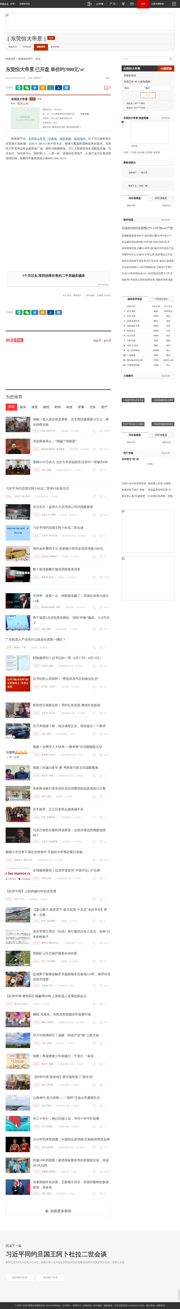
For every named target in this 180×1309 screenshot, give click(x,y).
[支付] (123, 4)
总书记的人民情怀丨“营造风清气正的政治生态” (66, 678)
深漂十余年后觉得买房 (134, 483)
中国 (43, 878)
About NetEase (53, 1305)
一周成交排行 (161, 299)
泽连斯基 (60, 449)
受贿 (49, 470)
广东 (24, 647)
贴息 (43, 796)
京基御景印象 (133, 365)
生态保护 (51, 921)
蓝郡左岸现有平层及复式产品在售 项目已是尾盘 (148, 261)
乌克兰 (44, 841)
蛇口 (168, 350)
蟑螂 (53, 515)
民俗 (49, 1105)
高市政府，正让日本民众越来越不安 (58, 809)
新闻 (36, 431)
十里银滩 (131, 355)
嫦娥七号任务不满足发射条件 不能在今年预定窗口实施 (44, 852)
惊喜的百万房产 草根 (133, 489)
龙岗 (168, 321)
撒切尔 (44, 943)
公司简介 (66, 1305)
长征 (16, 899)
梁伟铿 (50, 1147)
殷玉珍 (52, 754)
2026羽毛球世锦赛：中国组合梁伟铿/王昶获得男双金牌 (71, 1139)
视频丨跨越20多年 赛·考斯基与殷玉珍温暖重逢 (65, 767)
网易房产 (37, 78)
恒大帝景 (131, 335)
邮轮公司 (51, 431)
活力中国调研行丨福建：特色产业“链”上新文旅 (66, 1035)
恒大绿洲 (131, 311)
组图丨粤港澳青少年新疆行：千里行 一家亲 (63, 1056)
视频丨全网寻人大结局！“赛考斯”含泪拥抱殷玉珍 (67, 747)
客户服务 (98, 1305)
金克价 (44, 556)
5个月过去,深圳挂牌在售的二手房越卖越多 (53, 275)
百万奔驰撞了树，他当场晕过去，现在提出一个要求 (69, 726)
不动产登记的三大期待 (133, 424)
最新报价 (79, 138)
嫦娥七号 (18, 860)
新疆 (51, 1064)
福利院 (52, 1171)
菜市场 (50, 1085)
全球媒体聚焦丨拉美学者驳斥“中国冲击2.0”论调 (66, 870)
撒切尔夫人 (54, 943)
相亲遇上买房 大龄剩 (159, 483)
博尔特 (17, 1004)
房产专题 (128, 453)
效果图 (134, 146)
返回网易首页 (19, 1277)
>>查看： (126, 152)
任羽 (43, 470)
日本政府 (51, 817)
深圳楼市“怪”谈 (130, 459)
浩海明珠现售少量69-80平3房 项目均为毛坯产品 (148, 248)
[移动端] (89, 4)
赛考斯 (44, 754)
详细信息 (27, 47)
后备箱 (44, 985)
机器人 (17, 647)
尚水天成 (131, 316)
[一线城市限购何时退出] (163, 407)
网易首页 (4, 4)
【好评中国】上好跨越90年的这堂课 (31, 891)
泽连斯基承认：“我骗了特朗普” (55, 441)
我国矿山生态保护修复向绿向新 (55, 953)
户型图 (133, 152)
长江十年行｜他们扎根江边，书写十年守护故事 (66, 1118)
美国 (58, 607)
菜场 (43, 1085)
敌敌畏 (44, 577)
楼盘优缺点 (129, 162)
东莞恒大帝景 (19, 99)
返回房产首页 (50, 1277)
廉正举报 (150, 1305)
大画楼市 (128, 376)
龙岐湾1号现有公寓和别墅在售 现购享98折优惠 (147, 279)
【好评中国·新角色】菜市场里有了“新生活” (63, 1077)
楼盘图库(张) (58, 127)
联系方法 (77, 1305)
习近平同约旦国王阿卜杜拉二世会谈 (58, 527)
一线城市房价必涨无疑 (133, 400)
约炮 (43, 629)
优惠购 (52, 138)
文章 (49, 878)
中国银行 (53, 556)
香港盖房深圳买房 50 (159, 489)
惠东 (168, 355)
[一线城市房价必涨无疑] (133, 383)
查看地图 (85, 114)
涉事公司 (45, 515)
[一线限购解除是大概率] (163, 383)
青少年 (44, 1064)
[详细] (150, 464)
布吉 (168, 316)
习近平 (17, 496)
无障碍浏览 (24, 4)
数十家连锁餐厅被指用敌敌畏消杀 (56, 569)
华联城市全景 (133, 326)
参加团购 (55, 47)
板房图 (141, 152)
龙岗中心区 (168, 360)
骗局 (49, 629)
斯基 (51, 775)
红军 (22, 899)
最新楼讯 (41, 47)
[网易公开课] (100, 4)
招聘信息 (87, 1305)
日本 (43, 817)
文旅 (43, 1043)
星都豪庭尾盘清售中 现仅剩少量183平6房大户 (147, 235)
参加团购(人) (74, 127)
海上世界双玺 (133, 350)
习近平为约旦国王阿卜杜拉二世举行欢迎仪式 (37, 488)
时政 (51, 666)
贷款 (49, 796)
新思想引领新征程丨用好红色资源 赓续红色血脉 (66, 705)
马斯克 (50, 1022)
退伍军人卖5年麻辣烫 (133, 496)
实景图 (149, 152)
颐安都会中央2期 (135, 360)
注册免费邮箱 (157, 4)
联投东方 (131, 331)
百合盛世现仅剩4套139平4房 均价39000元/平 (146, 242)
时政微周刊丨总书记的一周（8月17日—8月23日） (67, 658)
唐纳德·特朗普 (48, 449)
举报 (107, 78)
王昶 (43, 1147)
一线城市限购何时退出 (162, 424)
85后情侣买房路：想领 (160, 496)
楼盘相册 (65, 138)
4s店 (43, 734)
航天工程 (28, 860)
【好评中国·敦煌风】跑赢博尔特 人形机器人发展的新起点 (46, 996)
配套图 (157, 152)
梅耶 (43, 1022)
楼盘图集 (136, 118)
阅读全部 (166, 118)
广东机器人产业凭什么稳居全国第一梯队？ (36, 639)
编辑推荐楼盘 (134, 299)
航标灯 (50, 1126)
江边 (43, 1126)
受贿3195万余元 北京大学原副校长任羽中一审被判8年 (70, 462)
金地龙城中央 (133, 321)
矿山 (43, 961)
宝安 (168, 326)
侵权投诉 (161, 1305)
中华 (43, 921)
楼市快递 (128, 219)
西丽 (168, 340)
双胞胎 (44, 1171)
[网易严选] (113, 4)
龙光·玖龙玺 (132, 345)
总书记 (44, 666)
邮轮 (43, 431)
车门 (51, 985)
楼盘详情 (47, 127)
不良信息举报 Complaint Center (129, 1305)
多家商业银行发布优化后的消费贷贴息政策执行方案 (69, 788)
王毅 (43, 1193)
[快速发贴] (106, 87)
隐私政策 (108, 1305)
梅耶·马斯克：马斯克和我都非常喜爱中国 (62, 1014)
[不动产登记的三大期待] (133, 407)
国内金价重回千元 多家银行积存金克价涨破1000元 (68, 548)
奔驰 (49, 734)
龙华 (168, 345)
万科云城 (131, 340)
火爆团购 (166, 68)
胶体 (51, 577)
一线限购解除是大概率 (162, 400)
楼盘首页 (13, 47)
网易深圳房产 (25, 59)
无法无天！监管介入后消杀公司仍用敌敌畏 (63, 507)
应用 (12, 4)
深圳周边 (168, 311)
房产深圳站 (103, 285)
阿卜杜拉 (26, 496)
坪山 (168, 365)
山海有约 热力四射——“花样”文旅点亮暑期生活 (66, 1097)
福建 (49, 1043)
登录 (143, 4)
